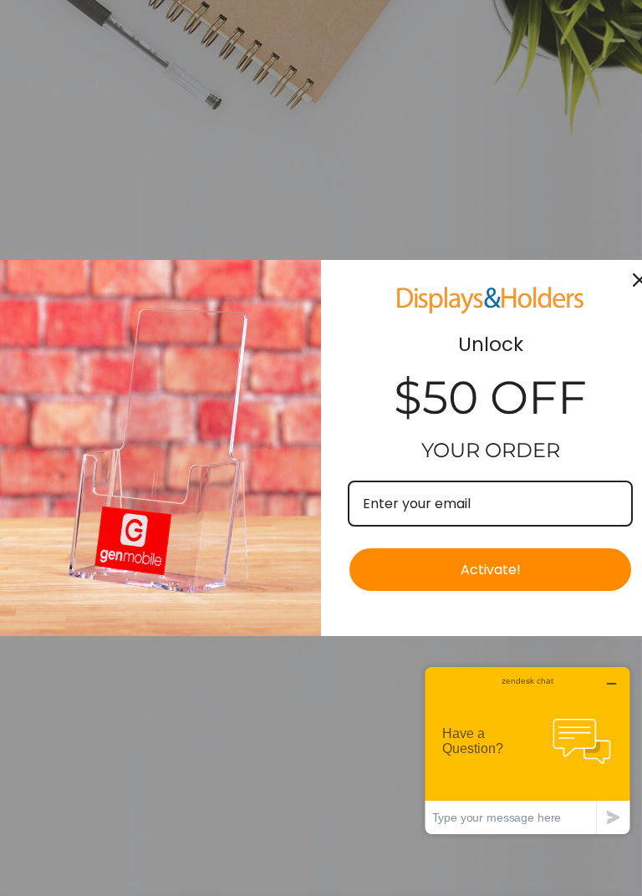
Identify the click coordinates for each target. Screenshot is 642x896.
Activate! (491, 569)
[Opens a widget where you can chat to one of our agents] (527, 750)
